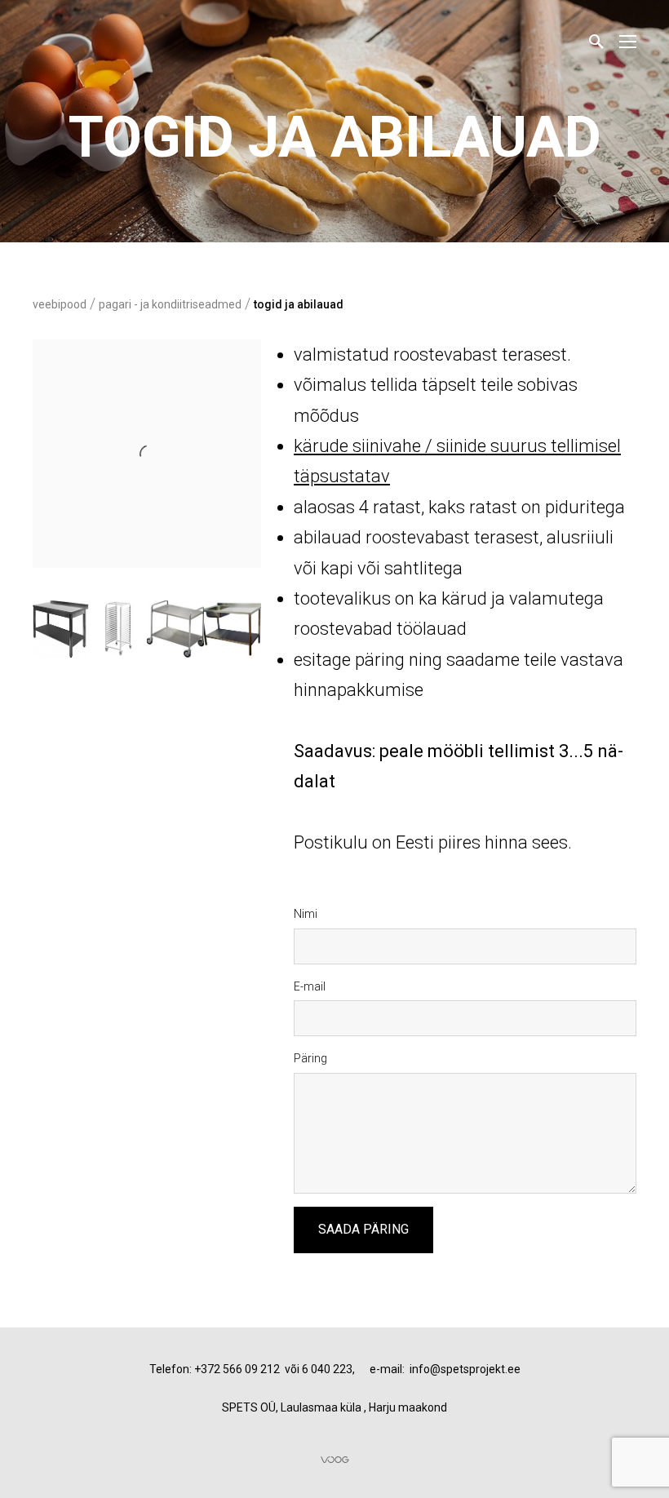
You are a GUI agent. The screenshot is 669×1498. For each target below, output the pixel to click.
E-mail (310, 986)
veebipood (59, 304)
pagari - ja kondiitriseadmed (170, 304)
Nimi (305, 913)
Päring (310, 1058)
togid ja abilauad (298, 304)
